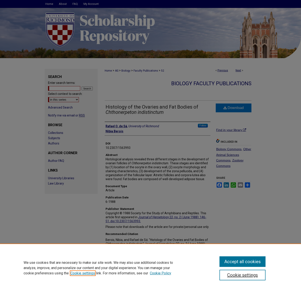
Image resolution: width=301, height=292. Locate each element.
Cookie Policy (160, 273)
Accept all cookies (242, 261)
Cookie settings (83, 273)
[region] (150, 268)
